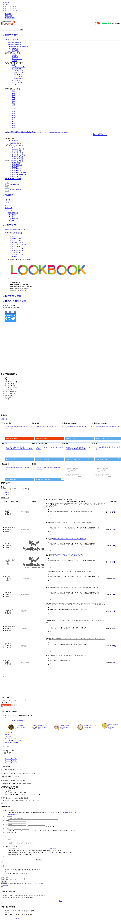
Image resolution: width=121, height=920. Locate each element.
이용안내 (8, 4)
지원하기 (38, 859)
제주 (13, 121)
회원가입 (9, 16)
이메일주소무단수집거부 (13, 740)
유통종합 (11, 220)
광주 (13, 99)
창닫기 (14, 705)
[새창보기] (51, 519)
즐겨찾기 (8, 2)
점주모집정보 (11, 35)
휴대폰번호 (4, 879)
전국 (13, 125)
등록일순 (8, 492)
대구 (13, 97)
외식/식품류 (16, 80)
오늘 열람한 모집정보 (28, 132)
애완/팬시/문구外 (17, 254)
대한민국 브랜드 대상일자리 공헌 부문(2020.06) (43, 727)
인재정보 (13, 140)
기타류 (14, 84)
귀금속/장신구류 (17, 71)
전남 (13, 111)
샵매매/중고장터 (13, 178)
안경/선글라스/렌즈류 (19, 244)
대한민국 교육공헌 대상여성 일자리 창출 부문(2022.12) (19, 727)
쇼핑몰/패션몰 (13, 219)
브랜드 (11, 233)
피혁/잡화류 (16, 246)
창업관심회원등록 (16, 301)
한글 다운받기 (69, 812)
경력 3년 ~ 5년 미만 (18, 168)
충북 (13, 117)
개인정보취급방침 (11, 738)
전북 (13, 113)
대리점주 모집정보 (40, 132)
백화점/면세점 (13, 213)
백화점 (14, 55)
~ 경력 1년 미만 (17, 162)
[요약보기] (89, 439)
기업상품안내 (10, 18)
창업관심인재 (100, 134)
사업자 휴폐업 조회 (11, 132)
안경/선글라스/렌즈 (18, 73)
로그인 (8, 14)
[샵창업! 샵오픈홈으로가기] (9, 754)
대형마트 (15, 57)
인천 (13, 95)
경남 (13, 107)
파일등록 (53, 848)
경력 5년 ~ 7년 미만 (18, 170)
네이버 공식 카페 (10, 8)
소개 (8, 732)
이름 (2, 877)
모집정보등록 (14, 296)
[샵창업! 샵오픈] (8, 24)
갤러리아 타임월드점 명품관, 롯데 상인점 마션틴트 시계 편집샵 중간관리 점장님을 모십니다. (19, 448)
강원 (13, 105)
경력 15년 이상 (17, 176)
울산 (13, 119)
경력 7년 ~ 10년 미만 (19, 172)
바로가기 (15, 184)
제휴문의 (8, 734)
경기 (13, 93)
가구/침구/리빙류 (17, 159)
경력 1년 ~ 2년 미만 (18, 164)
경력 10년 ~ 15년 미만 (19, 174)
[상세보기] (28, 439)
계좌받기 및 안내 (12, 742)
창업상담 (8, 200)
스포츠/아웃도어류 (18, 67)
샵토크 (7, 202)
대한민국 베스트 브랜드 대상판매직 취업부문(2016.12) (90, 727)
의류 (13, 65)
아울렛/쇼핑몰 (17, 59)
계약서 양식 (8, 208)
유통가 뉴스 (8, 210)
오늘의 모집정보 (14, 51)
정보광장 (9, 195)
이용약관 (8, 736)
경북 (13, 109)
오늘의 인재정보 (14, 143)
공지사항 (8, 205)
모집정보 (9, 39)
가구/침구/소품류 (17, 76)
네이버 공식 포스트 (11, 10)
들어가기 (4, 881)
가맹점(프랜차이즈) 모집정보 (58, 132)
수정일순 (8, 494)
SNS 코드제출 (6, 705)
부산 (13, 103)
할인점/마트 (12, 215)
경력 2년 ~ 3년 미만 (18, 166)
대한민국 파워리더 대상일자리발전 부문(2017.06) (65, 727)
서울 (13, 91)
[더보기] (51, 515)
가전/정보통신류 (17, 78)
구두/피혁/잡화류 (17, 74)
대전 (13, 101)
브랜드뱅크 (10, 225)
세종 (13, 123)
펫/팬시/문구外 (17, 82)
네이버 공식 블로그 (11, 6)
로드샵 (14, 61)
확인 (60, 901)
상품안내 (4, 419)
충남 (13, 115)
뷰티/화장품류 (17, 69)
